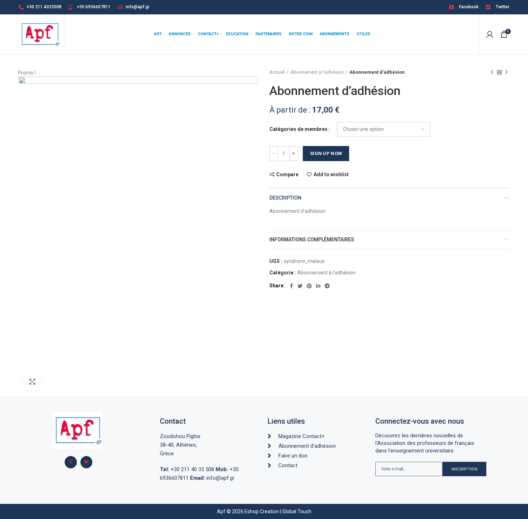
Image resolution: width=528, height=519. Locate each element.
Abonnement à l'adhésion (317, 72)
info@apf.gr (212, 478)
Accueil (277, 72)
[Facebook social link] (291, 286)
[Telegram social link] (327, 286)
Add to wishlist (331, 174)
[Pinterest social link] (309, 286)
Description (285, 198)
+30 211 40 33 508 (187, 469)
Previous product (492, 72)
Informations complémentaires (311, 239)
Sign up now (326, 153)
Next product (506, 72)
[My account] (490, 34)
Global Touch (296, 511)
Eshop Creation (262, 511)
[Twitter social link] (300, 286)
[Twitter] (86, 462)
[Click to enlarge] (32, 382)
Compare (287, 174)
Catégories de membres (298, 129)
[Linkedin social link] (318, 286)
